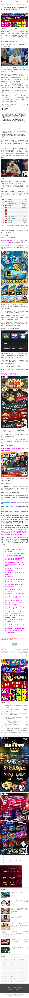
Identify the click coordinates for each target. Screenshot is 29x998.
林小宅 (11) (4, 981)
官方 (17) (21, 974)
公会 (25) (21, 969)
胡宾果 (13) (13, 976)
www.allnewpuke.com (10, 625)
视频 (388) (13, 959)
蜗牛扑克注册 (18, 989)
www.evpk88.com (9, 591)
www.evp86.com (10, 28)
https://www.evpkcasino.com (12, 608)
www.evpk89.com (7, 542)
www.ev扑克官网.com (18, 579)
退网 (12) (3, 978)
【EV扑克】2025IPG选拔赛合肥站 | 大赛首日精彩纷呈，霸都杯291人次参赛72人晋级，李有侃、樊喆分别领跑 (21, 652)
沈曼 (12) (21, 976)
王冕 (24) (3, 971)
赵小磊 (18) (13, 974)
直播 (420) (4, 959)
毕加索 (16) (4, 976)
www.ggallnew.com (10, 632)
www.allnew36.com (10, 617)
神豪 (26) (3, 969)
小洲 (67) (12, 964)
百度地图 (14, 995)
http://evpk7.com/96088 (7, 534)
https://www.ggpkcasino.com (12, 613)
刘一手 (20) (4, 974)
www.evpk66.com (19, 586)
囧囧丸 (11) (22, 981)
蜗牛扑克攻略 (19, 860)
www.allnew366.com (10, 621)
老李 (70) (21, 962)
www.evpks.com (19, 584)
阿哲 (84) (3, 962)
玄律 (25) (12, 969)
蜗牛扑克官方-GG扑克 (14, 2)
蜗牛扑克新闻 (18, 4)
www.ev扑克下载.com (18, 581)
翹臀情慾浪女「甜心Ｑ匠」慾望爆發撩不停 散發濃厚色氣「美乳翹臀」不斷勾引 (7, 651)
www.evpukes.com (17, 600)
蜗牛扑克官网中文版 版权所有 (21, 994)
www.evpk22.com (9, 574)
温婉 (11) (12, 981)
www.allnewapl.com (19, 628)
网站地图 (10, 995)
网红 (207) (22, 959)
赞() (15, 644)
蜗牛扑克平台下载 (7, 860)
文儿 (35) (12, 966)
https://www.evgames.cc (11, 604)
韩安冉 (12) (13, 978)
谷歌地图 (18, 995)
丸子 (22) (12, 971)
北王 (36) (21, 964)
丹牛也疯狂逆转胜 (13, 506)
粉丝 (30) (21, 966)
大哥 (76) (12, 962)
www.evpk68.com (19, 593)
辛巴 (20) (21, 971)
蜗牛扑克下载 (10, 989)
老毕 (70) (3, 964)
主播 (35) (3, 966)
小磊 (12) (21, 978)
